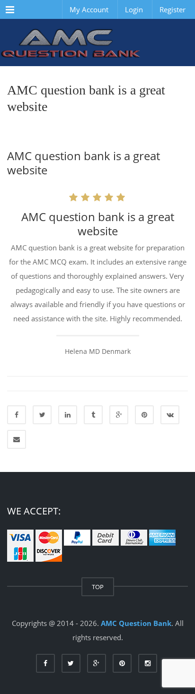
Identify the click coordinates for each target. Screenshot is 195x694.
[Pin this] (144, 414)
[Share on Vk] (169, 414)
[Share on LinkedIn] (67, 414)
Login (134, 9)
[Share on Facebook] (16, 414)
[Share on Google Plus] (118, 414)
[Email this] (16, 439)
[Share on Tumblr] (93, 414)
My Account (89, 9)
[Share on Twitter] (42, 414)
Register (173, 9)
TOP (98, 587)
